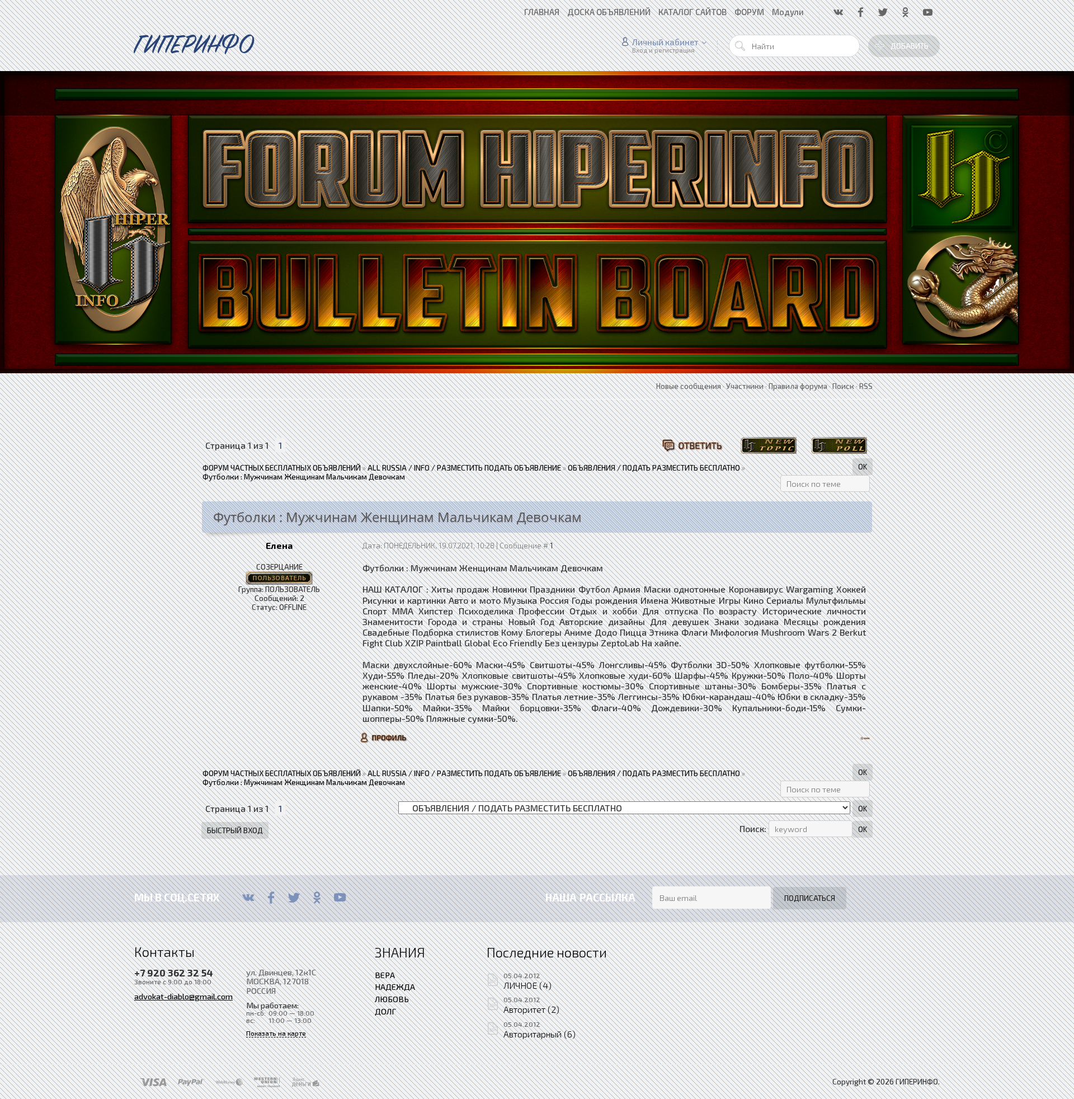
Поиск (843, 386)
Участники (745, 386)
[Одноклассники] (316, 897)
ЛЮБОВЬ (392, 999)
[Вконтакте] (248, 897)
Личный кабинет (665, 42)
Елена (279, 545)
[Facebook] (271, 897)
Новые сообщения (688, 386)
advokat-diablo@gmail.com (183, 996)
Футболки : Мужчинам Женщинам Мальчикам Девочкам (303, 476)
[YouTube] (339, 897)
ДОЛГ (385, 1011)
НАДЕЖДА (395, 986)
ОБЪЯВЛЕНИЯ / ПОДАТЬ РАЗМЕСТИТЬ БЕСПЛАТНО (654, 467)
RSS (866, 386)
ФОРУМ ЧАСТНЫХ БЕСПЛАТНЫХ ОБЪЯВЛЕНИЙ (281, 467)
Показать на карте (276, 1033)
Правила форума (798, 386)
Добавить (910, 45)
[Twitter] (293, 897)
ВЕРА (385, 975)
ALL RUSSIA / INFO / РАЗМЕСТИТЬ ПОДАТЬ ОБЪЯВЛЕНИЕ (464, 467)
